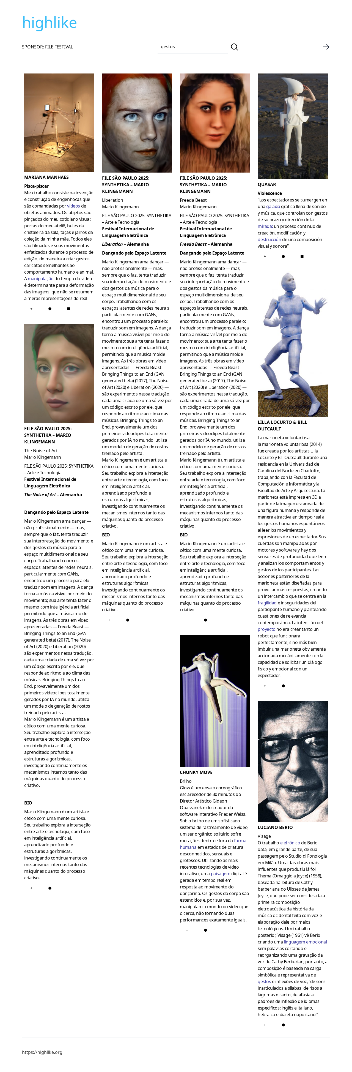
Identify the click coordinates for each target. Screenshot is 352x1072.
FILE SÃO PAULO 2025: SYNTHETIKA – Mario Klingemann (48, 435)
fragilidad (267, 603)
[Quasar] (293, 127)
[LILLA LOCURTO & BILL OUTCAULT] (293, 345)
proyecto (267, 629)
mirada (265, 226)
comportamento (40, 272)
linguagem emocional (305, 942)
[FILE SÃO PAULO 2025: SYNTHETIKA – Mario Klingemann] (59, 374)
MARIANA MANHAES (46, 177)
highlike (49, 22)
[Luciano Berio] (293, 762)
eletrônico (290, 843)
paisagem (220, 874)
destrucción (269, 239)
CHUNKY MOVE (196, 772)
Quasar (267, 184)
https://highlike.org (42, 1052)
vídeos (73, 206)
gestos (264, 981)
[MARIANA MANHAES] (59, 123)
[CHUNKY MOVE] (215, 702)
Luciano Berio (275, 827)
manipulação (41, 278)
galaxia (273, 206)
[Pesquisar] (234, 47)
